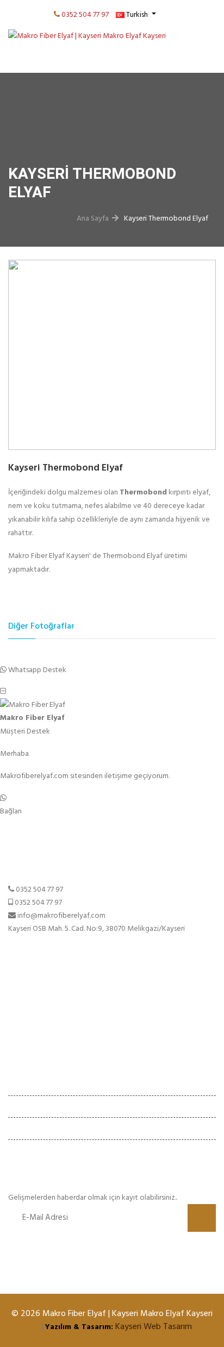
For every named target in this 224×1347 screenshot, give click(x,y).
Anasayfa (23, 998)
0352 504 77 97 (85, 14)
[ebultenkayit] (202, 1218)
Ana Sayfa (93, 218)
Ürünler (19, 1023)
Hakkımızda (27, 1010)
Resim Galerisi (30, 1036)
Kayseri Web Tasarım (153, 1326)
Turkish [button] (137, 14)
